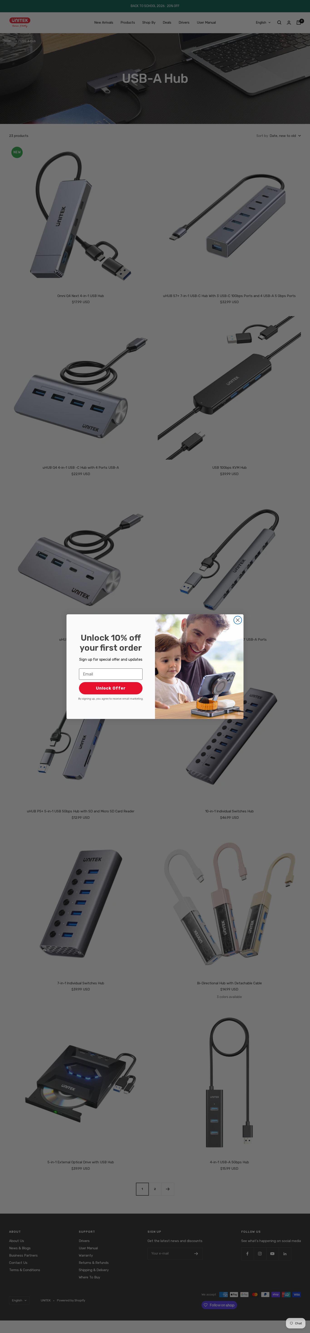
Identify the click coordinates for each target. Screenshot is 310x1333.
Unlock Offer (111, 688)
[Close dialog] (238, 620)
